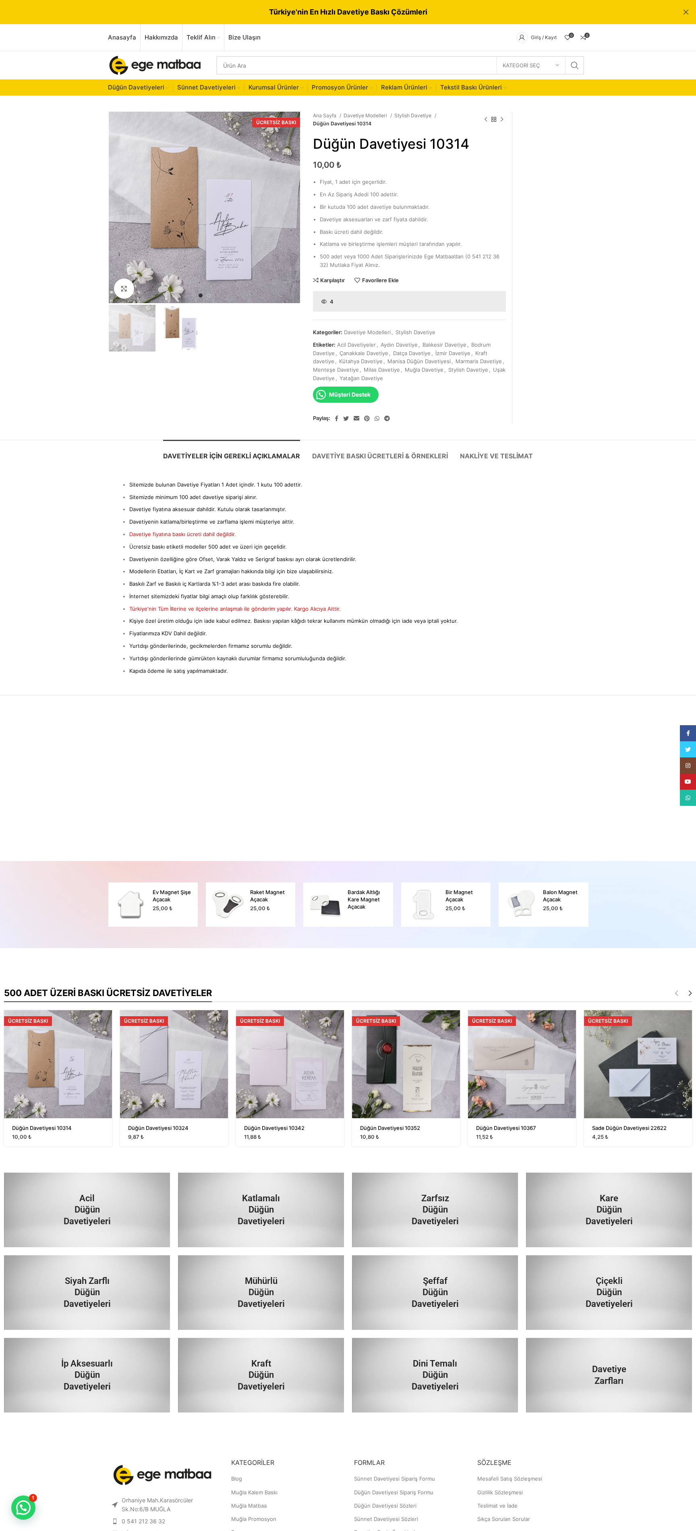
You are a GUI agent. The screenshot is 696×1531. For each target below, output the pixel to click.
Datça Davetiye (412, 353)
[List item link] (163, 1521)
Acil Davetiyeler (356, 344)
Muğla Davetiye (424, 369)
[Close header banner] (686, 12)
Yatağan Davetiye (361, 378)
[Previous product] (486, 120)
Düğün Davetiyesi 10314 (42, 1128)
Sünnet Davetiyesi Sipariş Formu (394, 1478)
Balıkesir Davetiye (444, 344)
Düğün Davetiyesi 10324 (158, 1128)
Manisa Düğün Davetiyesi (419, 361)
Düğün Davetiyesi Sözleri (385, 1505)
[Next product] (502, 120)
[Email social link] (356, 418)
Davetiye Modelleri (366, 115)
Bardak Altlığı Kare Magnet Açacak (266, 899)
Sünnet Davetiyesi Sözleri (386, 1519)
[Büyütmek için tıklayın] (124, 289)
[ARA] (575, 65)
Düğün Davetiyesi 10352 (390, 1128)
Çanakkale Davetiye (364, 353)
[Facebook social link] (336, 418)
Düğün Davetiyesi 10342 (274, 1128)
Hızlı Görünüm (106, 1023)
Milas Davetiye (382, 369)
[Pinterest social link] (367, 418)
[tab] (231, 452)
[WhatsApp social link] (377, 418)
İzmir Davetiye (452, 353)
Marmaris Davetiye (479, 361)
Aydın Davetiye (399, 344)
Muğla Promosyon (253, 1519)
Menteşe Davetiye (336, 369)
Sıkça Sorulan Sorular (503, 1519)
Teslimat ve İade (497, 1505)
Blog (236, 1478)
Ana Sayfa (325, 115)
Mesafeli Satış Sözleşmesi (509, 1478)
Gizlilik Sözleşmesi (500, 1492)
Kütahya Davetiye (361, 361)
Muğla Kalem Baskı (254, 1492)
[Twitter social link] (346, 418)
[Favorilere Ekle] (106, 1041)
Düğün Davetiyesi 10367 (506, 1128)
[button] (23, 1508)
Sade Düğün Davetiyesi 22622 (629, 1128)
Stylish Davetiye (413, 115)
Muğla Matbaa (249, 1505)
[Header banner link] (336, 12)
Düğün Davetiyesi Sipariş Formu (393, 1492)
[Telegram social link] (387, 418)
